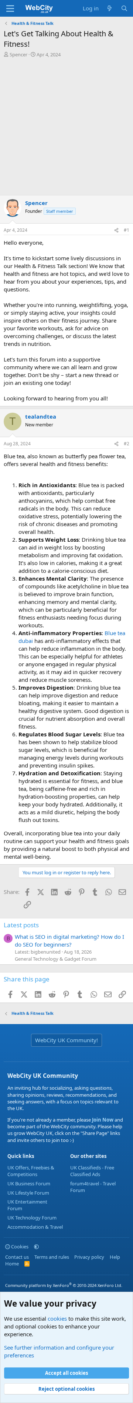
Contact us (17, 1257)
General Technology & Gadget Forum (55, 958)
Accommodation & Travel (35, 1227)
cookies (57, 1318)
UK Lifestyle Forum (28, 1192)
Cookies (19, 1246)
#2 (126, 443)
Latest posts (21, 925)
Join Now (102, 1119)
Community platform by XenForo (63, 1285)
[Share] (116, 230)
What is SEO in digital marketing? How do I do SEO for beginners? (69, 940)
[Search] (124, 8)
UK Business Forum (28, 1183)
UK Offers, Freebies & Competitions (30, 1171)
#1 (126, 230)
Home (12, 1263)
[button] (36, 1246)
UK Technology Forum (32, 1217)
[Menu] (10, 8)
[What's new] (109, 8)
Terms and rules (51, 1257)
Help (115, 1257)
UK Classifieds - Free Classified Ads (92, 1171)
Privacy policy (89, 1257)
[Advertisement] (66, 128)
